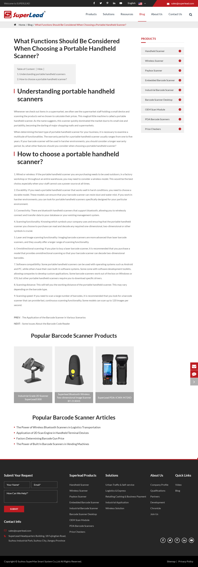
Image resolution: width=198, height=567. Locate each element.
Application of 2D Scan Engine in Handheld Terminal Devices (52, 432)
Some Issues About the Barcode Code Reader (46, 323)
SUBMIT (14, 509)
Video (178, 484)
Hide (40, 68)
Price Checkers (153, 128)
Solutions (108, 14)
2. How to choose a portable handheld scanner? (42, 79)
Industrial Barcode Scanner (159, 89)
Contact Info (12, 521)
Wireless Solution (114, 508)
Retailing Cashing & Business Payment (125, 496)
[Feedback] (194, 374)
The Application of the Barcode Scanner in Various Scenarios (54, 317)
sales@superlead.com (182, 3)
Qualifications (157, 490)
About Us (156, 14)
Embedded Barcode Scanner (160, 80)
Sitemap (171, 561)
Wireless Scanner (154, 60)
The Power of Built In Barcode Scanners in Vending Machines (52, 444)
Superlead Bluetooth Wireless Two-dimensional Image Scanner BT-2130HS (74, 397)
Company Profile (159, 484)
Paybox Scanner (153, 70)
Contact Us (175, 14)
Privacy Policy (185, 561)
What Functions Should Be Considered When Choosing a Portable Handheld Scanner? (80, 24)
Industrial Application (117, 502)
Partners (155, 496)
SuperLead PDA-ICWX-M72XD (114, 397)
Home (22, 24)
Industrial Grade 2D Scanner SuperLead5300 (33, 397)
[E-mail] (194, 366)
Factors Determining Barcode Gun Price (40, 438)
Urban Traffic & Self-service (119, 484)
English (132, 3)
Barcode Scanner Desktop (158, 99)
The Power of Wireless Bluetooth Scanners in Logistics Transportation (58, 427)
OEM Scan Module (155, 109)
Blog (142, 14)
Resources (127, 14)
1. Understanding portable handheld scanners (41, 74)
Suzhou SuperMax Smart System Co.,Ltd (39, 561)
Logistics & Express (115, 490)
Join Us (154, 514)
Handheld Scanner (155, 50)
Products (91, 14)
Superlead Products (82, 475)
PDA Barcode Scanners (157, 119)
